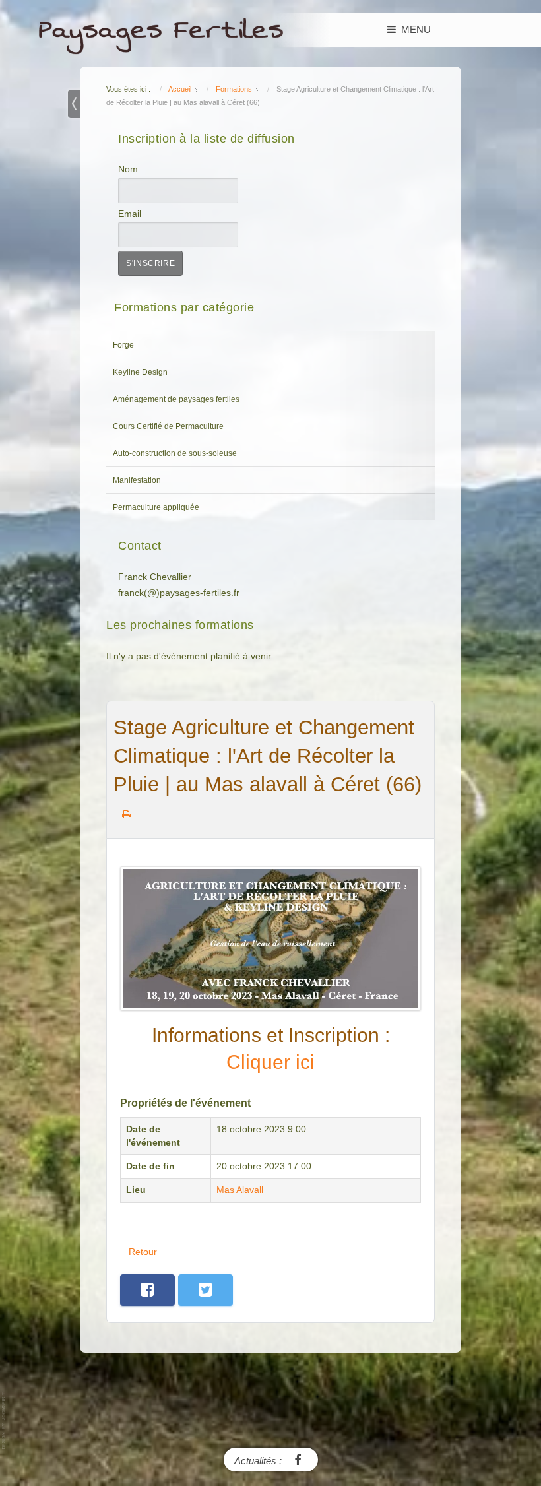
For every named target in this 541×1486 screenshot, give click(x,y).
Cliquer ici (270, 1062)
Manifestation (137, 480)
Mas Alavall (239, 1190)
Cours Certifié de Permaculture (168, 426)
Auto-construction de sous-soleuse (175, 453)
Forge (123, 345)
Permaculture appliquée (156, 507)
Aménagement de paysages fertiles (176, 399)
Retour (143, 1251)
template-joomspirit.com (4, 1421)
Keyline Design (140, 372)
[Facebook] (297, 1459)
